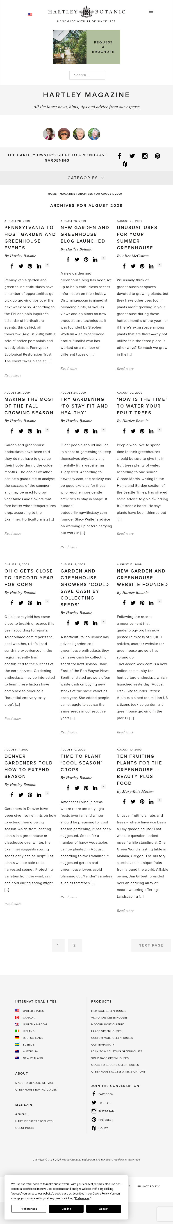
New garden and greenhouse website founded (142, 577)
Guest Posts (24, 1127)
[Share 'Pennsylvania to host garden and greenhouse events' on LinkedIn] (39, 266)
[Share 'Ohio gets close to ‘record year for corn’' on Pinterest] (30, 602)
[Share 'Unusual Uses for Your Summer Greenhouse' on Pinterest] (142, 266)
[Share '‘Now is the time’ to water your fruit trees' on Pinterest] (142, 431)
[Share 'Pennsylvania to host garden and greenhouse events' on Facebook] (12, 266)
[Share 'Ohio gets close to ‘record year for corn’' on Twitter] (21, 602)
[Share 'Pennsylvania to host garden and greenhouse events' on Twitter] (21, 266)
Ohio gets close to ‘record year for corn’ (29, 577)
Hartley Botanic (23, 255)
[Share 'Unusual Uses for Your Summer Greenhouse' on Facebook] (124, 266)
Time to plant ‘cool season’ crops (81, 763)
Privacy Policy (148, 1186)
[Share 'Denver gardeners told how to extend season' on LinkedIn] (39, 794)
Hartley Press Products (33, 1121)
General (21, 1114)
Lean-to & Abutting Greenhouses (116, 1051)
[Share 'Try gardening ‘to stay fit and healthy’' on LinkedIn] (95, 431)
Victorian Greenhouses (109, 1017)
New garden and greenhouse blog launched (85, 234)
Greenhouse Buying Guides (36, 1089)
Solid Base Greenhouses (110, 1058)
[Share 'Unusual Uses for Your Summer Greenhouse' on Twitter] (133, 266)
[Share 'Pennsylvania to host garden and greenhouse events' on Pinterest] (30, 266)
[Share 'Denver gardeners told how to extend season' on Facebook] (12, 794)
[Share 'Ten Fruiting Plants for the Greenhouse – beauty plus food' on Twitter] (133, 801)
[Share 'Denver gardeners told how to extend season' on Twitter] (21, 794)
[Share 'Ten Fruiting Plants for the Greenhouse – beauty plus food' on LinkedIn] (151, 801)
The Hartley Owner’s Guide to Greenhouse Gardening (57, 158)
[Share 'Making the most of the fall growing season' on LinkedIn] (39, 431)
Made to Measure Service (34, 1082)
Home (52, 193)
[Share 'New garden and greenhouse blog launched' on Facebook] (68, 259)
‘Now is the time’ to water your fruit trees (142, 406)
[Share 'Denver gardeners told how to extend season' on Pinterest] (30, 794)
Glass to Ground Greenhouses (115, 1064)
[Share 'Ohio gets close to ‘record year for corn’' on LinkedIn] (39, 602)
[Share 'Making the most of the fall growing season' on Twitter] (21, 431)
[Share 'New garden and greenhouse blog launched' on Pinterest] (86, 259)
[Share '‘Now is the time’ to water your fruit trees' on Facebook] (124, 431)
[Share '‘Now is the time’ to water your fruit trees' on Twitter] (133, 431)
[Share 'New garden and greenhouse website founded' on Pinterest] (142, 602)
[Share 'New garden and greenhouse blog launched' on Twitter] (77, 259)
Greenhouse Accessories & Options (118, 1071)
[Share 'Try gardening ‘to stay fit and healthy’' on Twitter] (77, 431)
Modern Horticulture (108, 1024)
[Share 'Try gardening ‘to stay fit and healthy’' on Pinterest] (86, 431)
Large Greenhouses (106, 1031)
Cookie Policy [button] (101, 1193)
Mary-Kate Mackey (138, 791)
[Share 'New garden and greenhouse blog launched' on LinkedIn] (95, 259)
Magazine (67, 193)
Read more (13, 375)
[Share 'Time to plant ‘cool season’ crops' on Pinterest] (86, 788)
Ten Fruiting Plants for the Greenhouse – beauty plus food (139, 770)
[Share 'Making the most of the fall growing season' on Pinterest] (30, 431)
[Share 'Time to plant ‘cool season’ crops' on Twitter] (77, 788)
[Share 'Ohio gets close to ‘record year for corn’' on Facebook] (12, 602)
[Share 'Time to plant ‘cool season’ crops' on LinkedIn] (95, 788)
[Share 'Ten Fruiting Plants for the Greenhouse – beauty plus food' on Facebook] (124, 801)
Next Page (151, 945)
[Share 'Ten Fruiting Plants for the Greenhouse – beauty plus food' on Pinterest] (142, 801)
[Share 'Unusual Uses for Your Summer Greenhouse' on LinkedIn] (151, 266)
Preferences (28, 1208)
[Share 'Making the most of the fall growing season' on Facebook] (12, 431)
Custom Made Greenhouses (112, 1037)
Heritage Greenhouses (108, 1010)
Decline (66, 1208)
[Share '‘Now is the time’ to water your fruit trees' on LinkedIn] (151, 431)
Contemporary (102, 1044)
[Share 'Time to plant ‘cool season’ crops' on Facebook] (68, 788)
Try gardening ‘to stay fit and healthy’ (84, 406)
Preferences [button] (82, 1198)
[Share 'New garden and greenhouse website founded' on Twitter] (133, 602)
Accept (104, 1208)
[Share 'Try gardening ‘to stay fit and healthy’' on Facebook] (68, 431)
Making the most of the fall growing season (30, 406)
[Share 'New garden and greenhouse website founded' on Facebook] (124, 602)
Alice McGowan (135, 255)
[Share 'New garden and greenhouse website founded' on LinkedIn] (151, 602)
